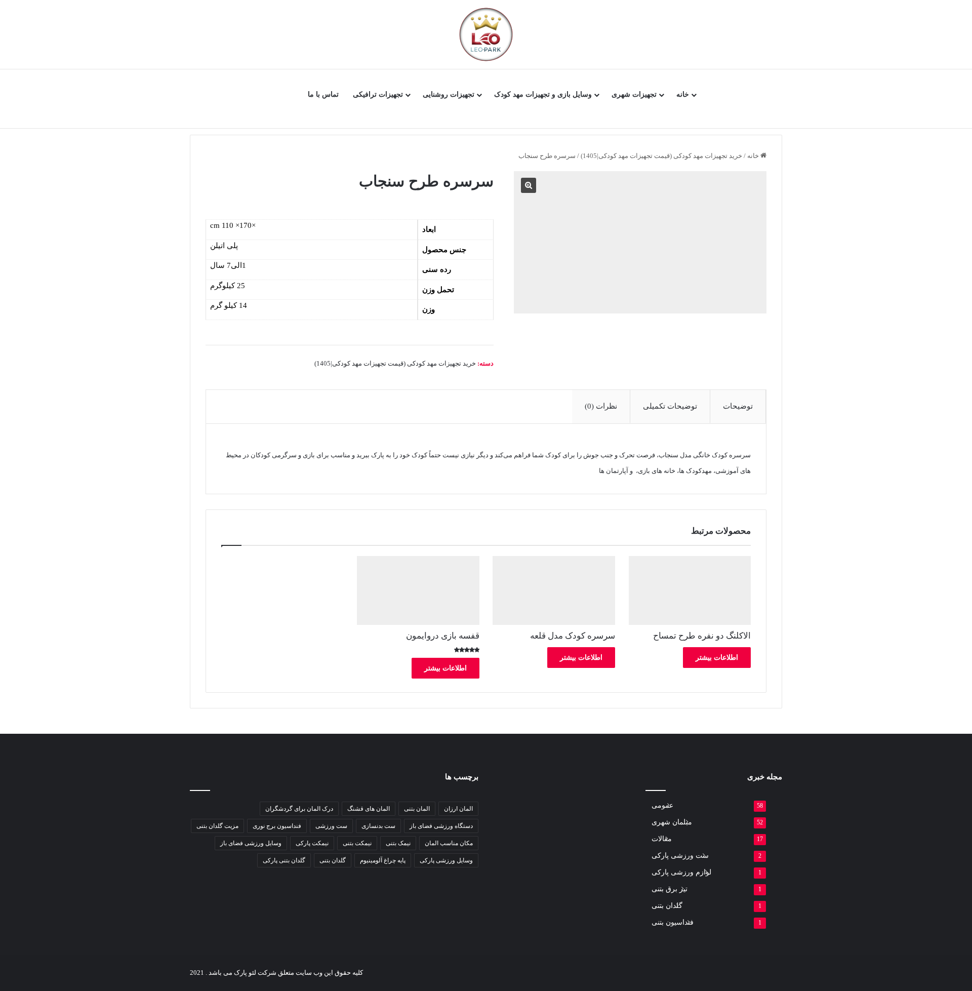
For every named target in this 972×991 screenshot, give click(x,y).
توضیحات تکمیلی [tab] (670, 406)
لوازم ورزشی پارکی (681, 872)
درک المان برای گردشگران (299, 808)
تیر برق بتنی (669, 889)
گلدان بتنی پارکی (284, 860)
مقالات (662, 839)
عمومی (662, 805)
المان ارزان (458, 808)
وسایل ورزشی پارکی (446, 860)
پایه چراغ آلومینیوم (383, 860)
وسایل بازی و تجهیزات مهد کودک (543, 94)
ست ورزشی (331, 825)
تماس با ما (323, 94)
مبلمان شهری (672, 822)
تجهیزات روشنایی (448, 94)
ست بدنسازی (378, 825)
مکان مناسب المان (449, 843)
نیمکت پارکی (312, 843)
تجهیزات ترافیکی (378, 94)
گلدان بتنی (332, 860)
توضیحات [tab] (738, 406)
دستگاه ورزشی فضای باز (441, 825)
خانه (682, 94)
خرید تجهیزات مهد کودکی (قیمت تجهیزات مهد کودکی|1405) (661, 156)
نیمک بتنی (398, 843)
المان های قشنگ (368, 808)
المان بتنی (417, 808)
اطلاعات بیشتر (717, 657)
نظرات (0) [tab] (601, 406)
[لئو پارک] (486, 34)
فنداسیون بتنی (673, 922)
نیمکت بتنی (357, 843)
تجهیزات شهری (634, 94)
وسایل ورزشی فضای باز (250, 843)
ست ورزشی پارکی (680, 855)
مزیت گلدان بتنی (217, 825)
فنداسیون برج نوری (277, 825)
